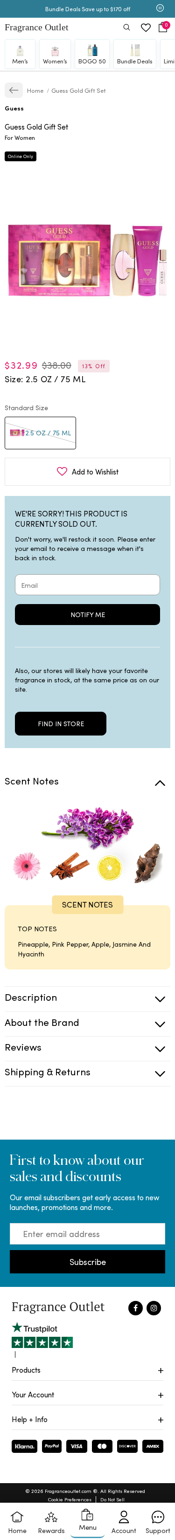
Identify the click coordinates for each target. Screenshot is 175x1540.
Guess (14, 108)
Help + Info (30, 1419)
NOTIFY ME (87, 614)
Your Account (33, 1394)
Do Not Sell (112, 1499)
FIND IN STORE (61, 723)
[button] (163, 27)
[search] (126, 28)
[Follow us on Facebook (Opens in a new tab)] (135, 1308)
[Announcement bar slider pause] (160, 9)
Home (36, 90)
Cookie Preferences (69, 1499)
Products (26, 1370)
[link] (14, 90)
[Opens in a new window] (42, 1340)
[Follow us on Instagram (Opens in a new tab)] (154, 1308)
